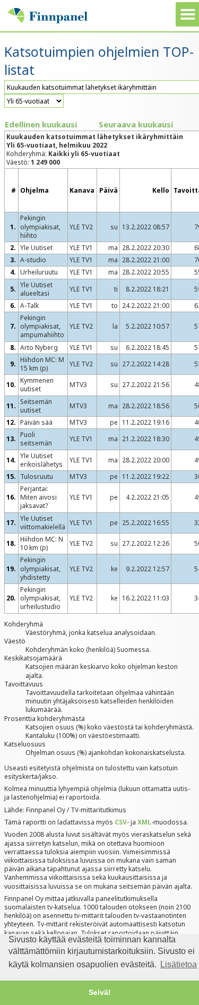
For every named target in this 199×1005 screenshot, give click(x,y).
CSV (121, 822)
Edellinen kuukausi (41, 124)
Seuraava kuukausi (136, 124)
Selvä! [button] (100, 992)
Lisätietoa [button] (178, 964)
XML (144, 822)
